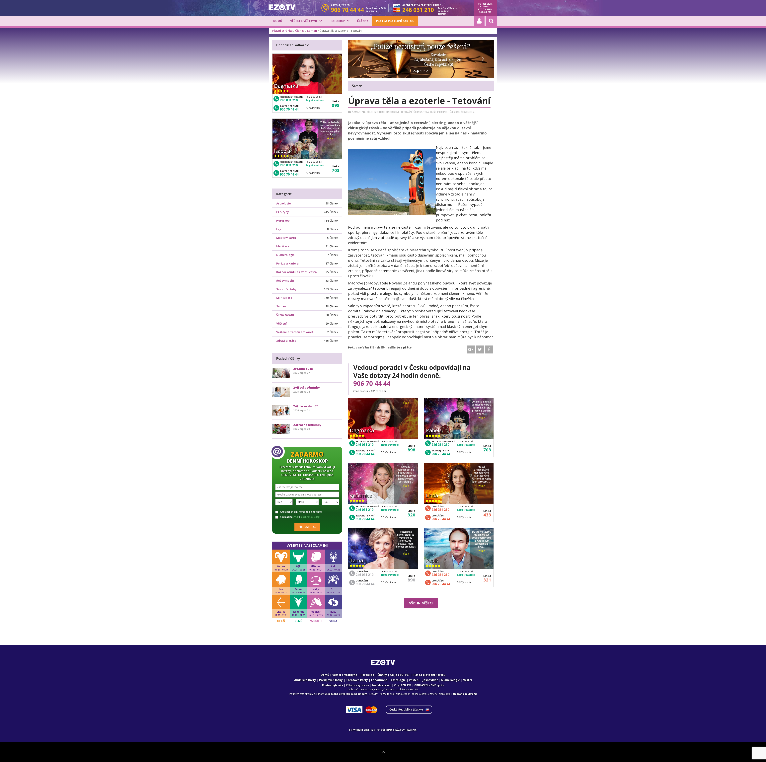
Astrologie (283, 203)
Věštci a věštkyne (304, 21)
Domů (277, 21)
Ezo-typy (282, 212)
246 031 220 (485, 12)
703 (487, 449)
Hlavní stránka (282, 31)
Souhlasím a (300, 517)
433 (487, 514)
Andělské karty (305, 680)
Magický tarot (286, 238)
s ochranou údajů (310, 517)
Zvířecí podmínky (306, 387)
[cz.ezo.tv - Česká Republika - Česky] (282, 7)
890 (411, 579)
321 (487, 579)
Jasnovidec (430, 680)
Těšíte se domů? (305, 406)
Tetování (406, 112)
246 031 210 (364, 444)
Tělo (369, 112)
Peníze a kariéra (287, 263)
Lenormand (379, 680)
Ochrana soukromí (465, 694)
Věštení (281, 323)
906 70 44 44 (371, 383)
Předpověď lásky (331, 680)
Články (362, 21)
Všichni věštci (421, 603)
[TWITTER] (480, 349)
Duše (433, 112)
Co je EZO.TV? (400, 675)
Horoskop (337, 21)
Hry (278, 229)
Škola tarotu (285, 315)
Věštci (467, 680)
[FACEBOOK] (489, 349)
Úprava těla (421, 112)
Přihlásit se (307, 527)
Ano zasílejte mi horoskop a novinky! (301, 511)
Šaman (312, 31)
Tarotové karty (357, 680)
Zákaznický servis (357, 685)
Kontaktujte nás (332, 685)
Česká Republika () (406, 709)
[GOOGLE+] (471, 349)
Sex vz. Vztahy (286, 289)
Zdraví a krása (286, 341)
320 (411, 514)
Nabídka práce (381, 685)
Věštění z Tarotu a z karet (294, 332)
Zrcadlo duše (303, 369)
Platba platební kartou (395, 21)
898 (411, 449)
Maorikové (392, 112)
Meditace (282, 246)
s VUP (295, 517)
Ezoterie (379, 112)
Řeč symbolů (285, 280)
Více (405, 402)
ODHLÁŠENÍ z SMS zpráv (429, 685)
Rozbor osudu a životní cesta (296, 272)
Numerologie (285, 255)
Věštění (414, 680)
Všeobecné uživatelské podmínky (346, 694)
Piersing (442, 112)
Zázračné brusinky (307, 425)
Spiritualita (284, 298)
